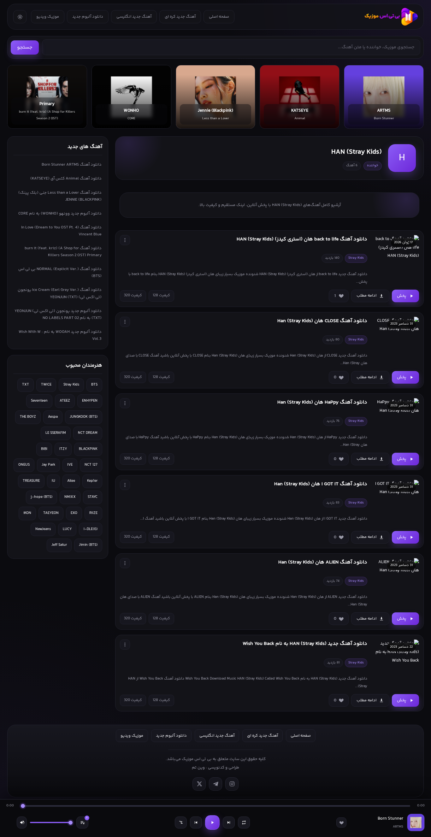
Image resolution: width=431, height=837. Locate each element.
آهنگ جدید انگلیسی (133, 17)
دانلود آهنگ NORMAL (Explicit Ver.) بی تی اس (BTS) (60, 272)
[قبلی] (196, 822)
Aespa (53, 417)
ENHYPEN (89, 401)
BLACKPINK (88, 449)
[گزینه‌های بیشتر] (125, 240)
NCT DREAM (87, 433)
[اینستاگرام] (232, 784)
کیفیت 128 (161, 295)
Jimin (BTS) (88, 545)
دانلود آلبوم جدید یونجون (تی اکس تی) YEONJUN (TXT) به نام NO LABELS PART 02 (58, 314)
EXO (74, 513)
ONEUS (24, 465)
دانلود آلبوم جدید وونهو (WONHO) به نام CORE (60, 213)
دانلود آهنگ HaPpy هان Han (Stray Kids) (322, 402)
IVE (70, 465)
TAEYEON (51, 513)
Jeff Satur (59, 545)
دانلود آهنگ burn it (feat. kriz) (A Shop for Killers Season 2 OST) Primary (63, 251)
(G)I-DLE (90, 529)
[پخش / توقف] (212, 822)
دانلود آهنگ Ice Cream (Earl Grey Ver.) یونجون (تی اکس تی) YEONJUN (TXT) (60, 293)
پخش (401, 296)
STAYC (92, 497)
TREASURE (31, 481)
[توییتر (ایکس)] (199, 784)
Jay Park (48, 465)
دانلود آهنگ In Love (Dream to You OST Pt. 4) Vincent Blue (61, 231)
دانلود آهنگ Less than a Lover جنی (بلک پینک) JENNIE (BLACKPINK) (60, 196)
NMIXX (70, 497)
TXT (25, 385)
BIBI (44, 449)
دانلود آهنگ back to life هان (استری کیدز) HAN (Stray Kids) (302, 239)
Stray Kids (71, 385)
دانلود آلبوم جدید (87, 17)
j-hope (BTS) (41, 497)
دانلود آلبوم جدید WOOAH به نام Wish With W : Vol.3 (60, 335)
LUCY (67, 529)
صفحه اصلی (219, 17)
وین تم (198, 767)
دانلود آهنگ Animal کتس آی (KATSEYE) (66, 178)
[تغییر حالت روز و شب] (20, 16)
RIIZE (93, 513)
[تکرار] (244, 822)
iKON (27, 513)
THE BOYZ (28, 417)
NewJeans (43, 529)
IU (53, 481)
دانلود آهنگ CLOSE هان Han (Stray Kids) (322, 321)
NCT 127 (91, 465)
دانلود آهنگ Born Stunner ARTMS (72, 165)
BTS (94, 385)
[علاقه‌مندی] (341, 822)
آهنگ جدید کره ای (180, 17)
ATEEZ (65, 401)
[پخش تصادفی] (181, 822)
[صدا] (22, 822)
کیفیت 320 (133, 295)
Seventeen (39, 401)
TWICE (46, 385)
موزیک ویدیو (47, 17)
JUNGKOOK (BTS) (83, 417)
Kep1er (92, 481)
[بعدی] (229, 822)
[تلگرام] (215, 784)
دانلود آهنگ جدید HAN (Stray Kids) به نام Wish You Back (305, 644)
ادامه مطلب (366, 295)
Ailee (71, 481)
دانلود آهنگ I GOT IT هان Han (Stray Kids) (320, 484)
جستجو (24, 47)
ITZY (63, 449)
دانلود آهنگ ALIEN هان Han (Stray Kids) (322, 562)
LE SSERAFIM (55, 433)
